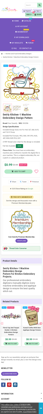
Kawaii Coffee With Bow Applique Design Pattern (32, 329)
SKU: (20, 123)
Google (30, 189)
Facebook (3, 385)
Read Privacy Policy (29, 412)
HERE (19, 146)
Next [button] (41, 323)
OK (41, 408)
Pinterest (34, 182)
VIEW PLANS (21, 241)
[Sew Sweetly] (9, 9)
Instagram (15, 385)
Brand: (5, 123)
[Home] (2, 53)
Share (13, 182)
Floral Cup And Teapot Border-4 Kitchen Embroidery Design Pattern (11, 331)
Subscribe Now (11, 374)
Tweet (23, 182)
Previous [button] (2, 323)
